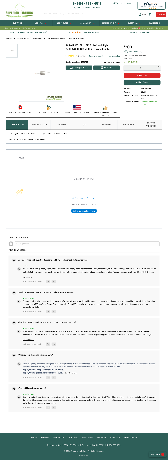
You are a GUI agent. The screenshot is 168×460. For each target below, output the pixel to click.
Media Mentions (58, 437)
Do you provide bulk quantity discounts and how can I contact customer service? (53, 260)
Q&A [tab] (84, 125)
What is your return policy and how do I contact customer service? (47, 322)
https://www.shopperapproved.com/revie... (44, 369)
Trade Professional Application (120, 28)
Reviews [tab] (20, 157)
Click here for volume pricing (149, 103)
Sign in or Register (148, 28)
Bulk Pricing (154, 23)
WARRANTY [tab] (128, 125)
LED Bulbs (39, 23)
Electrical (132, 23)
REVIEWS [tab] (61, 125)
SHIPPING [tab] (106, 125)
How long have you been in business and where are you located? (46, 292)
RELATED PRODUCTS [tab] (151, 124)
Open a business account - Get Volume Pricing (20, 28)
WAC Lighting (37, 38)
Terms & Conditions (130, 437)
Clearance (17, 23)
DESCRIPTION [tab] (17, 125)
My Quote (136, 28)
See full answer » (28, 277)
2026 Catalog (73, 437)
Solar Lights (86, 23)
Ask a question (114, 56)
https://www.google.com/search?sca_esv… (44, 373)
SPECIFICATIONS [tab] (39, 125)
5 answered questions (97, 56)
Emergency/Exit (109, 23)
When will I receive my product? (32, 388)
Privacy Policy (115, 437)
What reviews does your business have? (35, 355)
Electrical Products (23, 38)
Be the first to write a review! (84, 211)
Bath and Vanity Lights (76, 38)
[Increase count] (158, 66)
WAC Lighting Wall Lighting (56, 38)
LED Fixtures (62, 23)
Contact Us (159, 28)
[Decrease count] (158, 69)
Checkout (161, 14)
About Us (34, 437)
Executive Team (87, 437)
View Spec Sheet (80, 68)
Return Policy (101, 437)
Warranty (108, 68)
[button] (84, 32)
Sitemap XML (84, 456)
